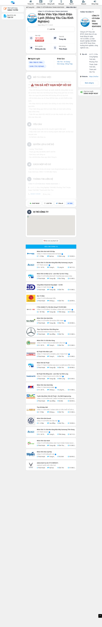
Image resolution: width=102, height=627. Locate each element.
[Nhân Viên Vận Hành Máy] (30, 387)
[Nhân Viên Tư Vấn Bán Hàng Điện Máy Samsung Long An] (30, 264)
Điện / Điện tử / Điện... (37, 62)
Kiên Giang (60, 64)
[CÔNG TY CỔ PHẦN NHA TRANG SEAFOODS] (32, 18)
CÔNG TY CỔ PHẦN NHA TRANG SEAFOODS (50, 7)
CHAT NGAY (36, 203)
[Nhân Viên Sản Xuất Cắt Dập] (30, 253)
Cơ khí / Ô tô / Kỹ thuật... (37, 66)
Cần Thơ (60, 62)
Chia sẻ (60, 203)
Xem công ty (89, 83)
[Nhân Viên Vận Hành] (30, 443)
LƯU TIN (52, 29)
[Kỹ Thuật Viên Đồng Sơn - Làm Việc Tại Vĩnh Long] (30, 376)
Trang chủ (31, 7)
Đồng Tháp (69, 64)
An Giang (67, 62)
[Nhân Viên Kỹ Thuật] (30, 365)
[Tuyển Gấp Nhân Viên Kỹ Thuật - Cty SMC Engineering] (30, 396)
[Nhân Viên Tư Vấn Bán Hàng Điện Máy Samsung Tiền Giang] (30, 431)
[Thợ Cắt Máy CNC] (30, 409)
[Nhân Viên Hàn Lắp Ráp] (30, 454)
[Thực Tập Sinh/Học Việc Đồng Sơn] (30, 331)
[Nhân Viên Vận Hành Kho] (30, 320)
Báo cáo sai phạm (51, 241)
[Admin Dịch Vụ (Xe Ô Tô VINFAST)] (30, 465)
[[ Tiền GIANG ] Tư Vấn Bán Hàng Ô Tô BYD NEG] (30, 309)
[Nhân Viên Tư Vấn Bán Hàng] (30, 342)
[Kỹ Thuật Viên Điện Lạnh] (30, 354)
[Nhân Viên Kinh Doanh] (30, 420)
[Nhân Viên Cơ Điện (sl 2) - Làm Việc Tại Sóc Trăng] (30, 276)
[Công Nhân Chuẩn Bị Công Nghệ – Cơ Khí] (30, 287)
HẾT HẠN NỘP (39, 40)
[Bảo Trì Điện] (30, 298)
